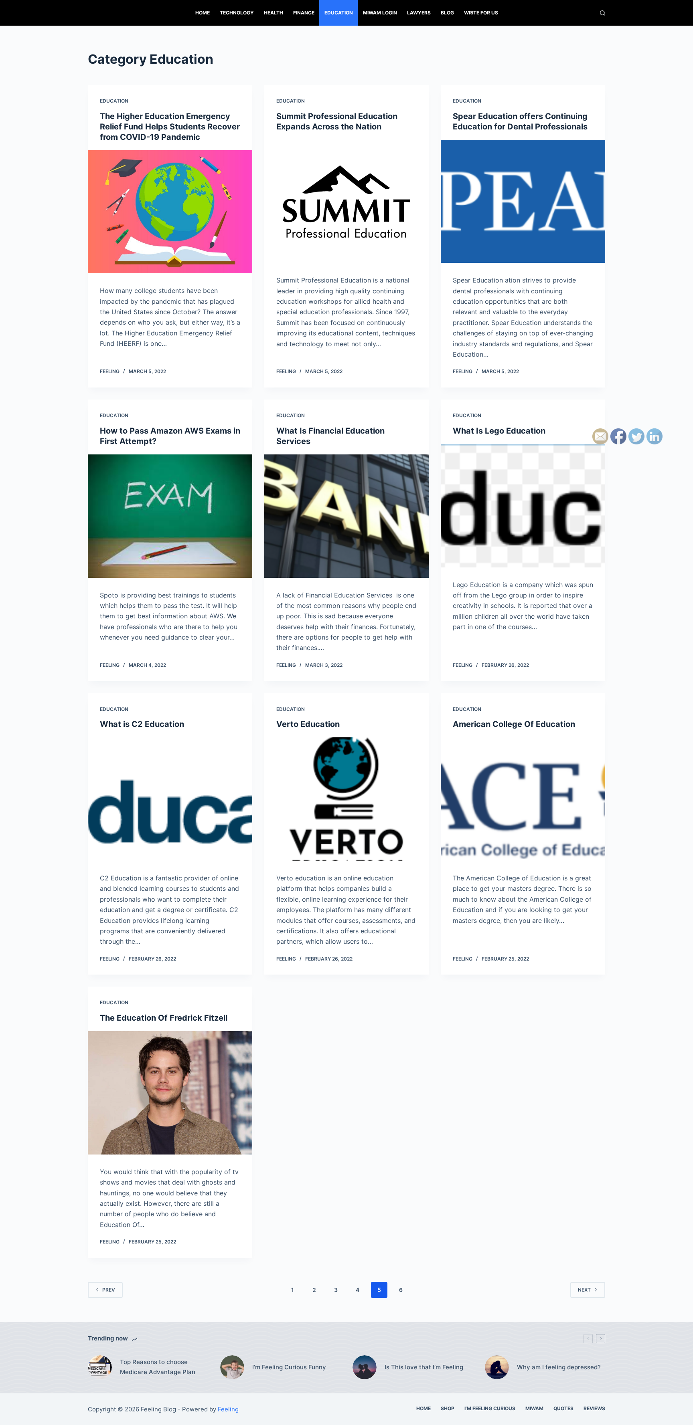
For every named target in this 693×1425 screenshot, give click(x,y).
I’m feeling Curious (489, 1408)
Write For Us (481, 13)
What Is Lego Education (499, 431)
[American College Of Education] (523, 799)
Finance (303, 13)
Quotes (563, 1408)
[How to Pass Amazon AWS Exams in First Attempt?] (170, 516)
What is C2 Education (142, 724)
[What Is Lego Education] (523, 505)
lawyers (419, 13)
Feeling (110, 371)
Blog (447, 13)
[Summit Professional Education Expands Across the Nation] (346, 201)
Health (273, 13)
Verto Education (308, 724)
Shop (447, 1408)
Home (202, 13)
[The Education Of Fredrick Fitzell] (170, 1093)
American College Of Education (514, 724)
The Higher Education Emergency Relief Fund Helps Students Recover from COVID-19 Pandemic (170, 126)
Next (584, 1290)
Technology (237, 13)
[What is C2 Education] (170, 799)
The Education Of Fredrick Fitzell (163, 1018)
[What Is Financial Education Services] (346, 516)
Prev (108, 1290)
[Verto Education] (346, 799)
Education (338, 13)
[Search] (602, 13)
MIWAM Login (380, 13)
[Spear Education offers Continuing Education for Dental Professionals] (523, 201)
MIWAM (534, 1408)
